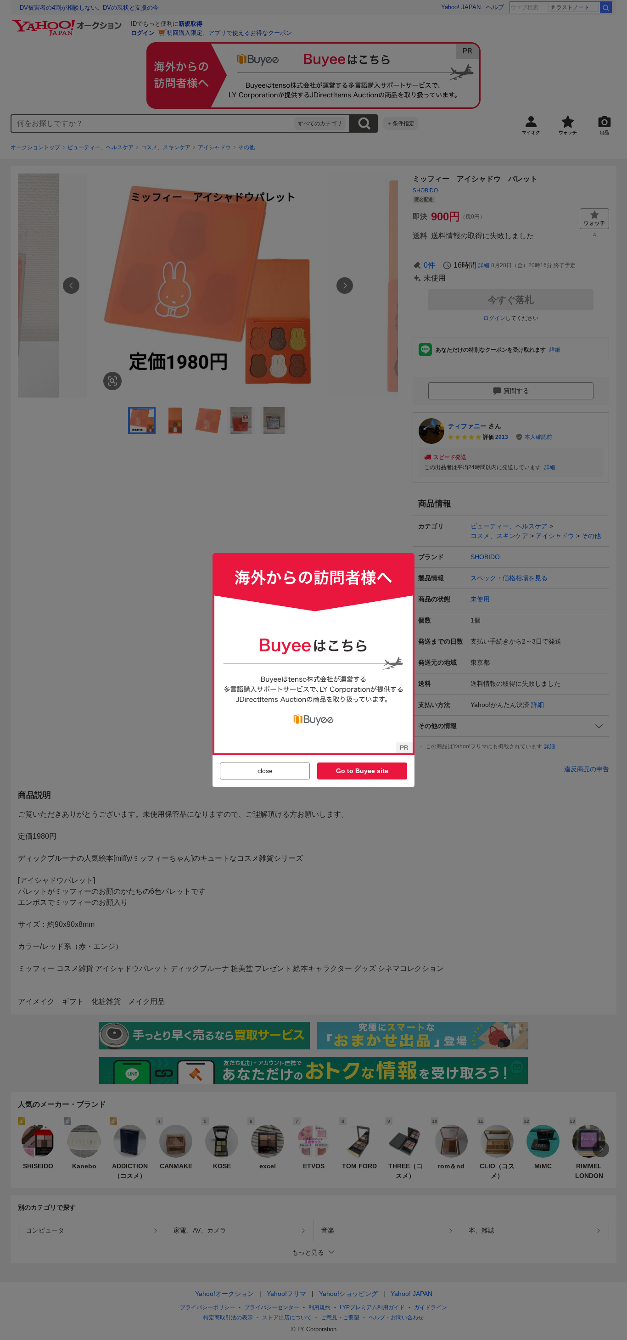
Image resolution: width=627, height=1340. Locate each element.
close (265, 770)
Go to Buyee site (362, 770)
